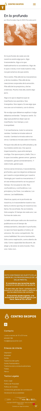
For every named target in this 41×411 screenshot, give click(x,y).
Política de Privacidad (11, 384)
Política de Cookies (11, 387)
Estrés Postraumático (11, 363)
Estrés (6, 358)
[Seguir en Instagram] (5, 324)
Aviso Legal (8, 381)
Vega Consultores (24, 406)
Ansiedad (7, 355)
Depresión (7, 353)
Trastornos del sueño (11, 361)
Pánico (6, 371)
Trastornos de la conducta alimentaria (17, 366)
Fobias (6, 369)
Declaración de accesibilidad (14, 393)
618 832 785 (8, 338)
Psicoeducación (31, 20)
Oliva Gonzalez (11, 20)
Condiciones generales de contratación (18, 390)
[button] (2, 7)
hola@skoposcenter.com (13, 341)
